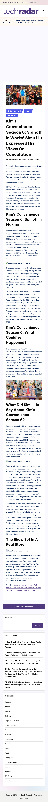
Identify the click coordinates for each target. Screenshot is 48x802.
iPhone (8, 730)
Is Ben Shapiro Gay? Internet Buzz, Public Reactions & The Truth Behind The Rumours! (23, 644)
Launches (9, 739)
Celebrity (8, 716)
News (28, 111)
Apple (7, 711)
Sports (8, 771)
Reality (7, 753)
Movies (8, 744)
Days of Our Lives (12, 721)
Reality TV (9, 758)
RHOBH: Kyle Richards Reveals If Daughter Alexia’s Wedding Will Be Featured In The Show (23, 684)
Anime (7, 707)
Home (5, 20)
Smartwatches (11, 762)
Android (8, 702)
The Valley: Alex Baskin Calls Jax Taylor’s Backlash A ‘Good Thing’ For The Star (23, 662)
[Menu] (44, 11)
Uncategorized (11, 781)
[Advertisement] (24, 51)
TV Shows (12, 115)
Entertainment (14, 111)
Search (8, 618)
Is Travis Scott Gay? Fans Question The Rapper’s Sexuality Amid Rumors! (22, 654)
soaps (7, 767)
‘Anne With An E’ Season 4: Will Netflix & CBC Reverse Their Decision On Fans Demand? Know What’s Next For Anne (23, 587)
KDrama (8, 734)
